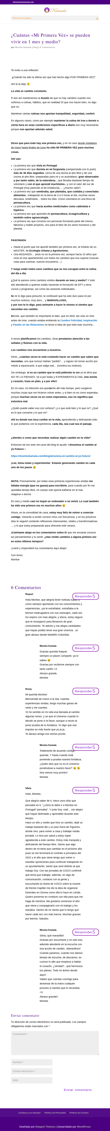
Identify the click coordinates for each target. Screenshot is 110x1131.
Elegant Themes (45, 1126)
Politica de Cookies (79, 1113)
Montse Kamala (23, 47)
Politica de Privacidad (55, 1113)
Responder (84, 596)
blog (35, 47)
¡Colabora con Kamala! (29, 1113)
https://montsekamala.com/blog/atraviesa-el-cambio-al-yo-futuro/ (50, 456)
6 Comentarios (47, 47)
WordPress (84, 1126)
